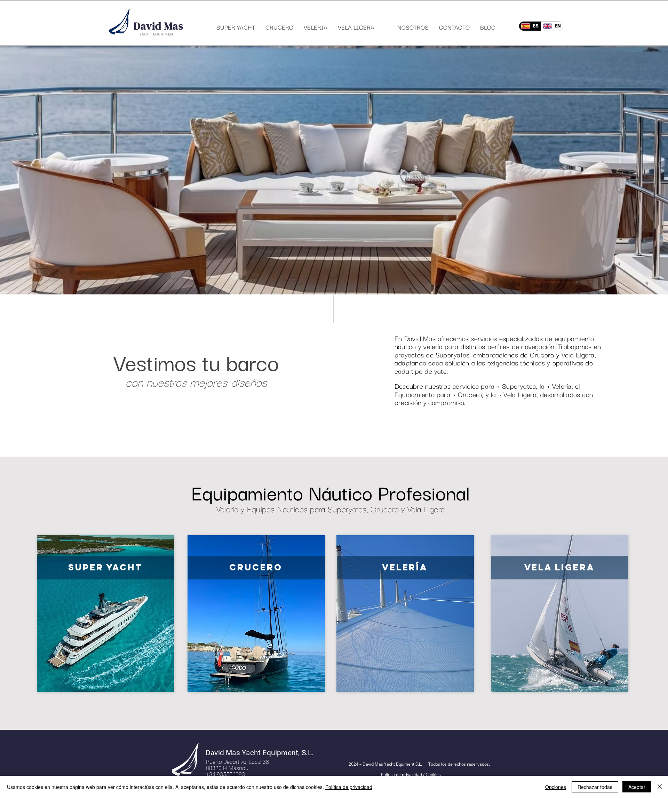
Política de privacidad (348, 786)
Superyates (452, 354)
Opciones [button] (555, 786)
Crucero (542, 354)
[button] (334, 170)
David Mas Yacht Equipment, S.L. (260, 753)
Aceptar (636, 786)
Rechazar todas (595, 786)
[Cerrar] (659, 786)
